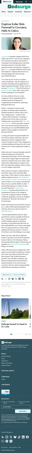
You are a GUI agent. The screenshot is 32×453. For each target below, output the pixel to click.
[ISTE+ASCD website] (19, 1)
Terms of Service (13, 447)
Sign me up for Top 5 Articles (24, 402)
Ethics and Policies (6, 363)
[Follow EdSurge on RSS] (2, 437)
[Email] (6, 279)
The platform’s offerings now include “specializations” (15, 178)
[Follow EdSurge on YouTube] (2, 441)
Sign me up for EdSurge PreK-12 (9, 402)
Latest (3, 379)
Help (19, 447)
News (4, 12)
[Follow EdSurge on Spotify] (6, 441)
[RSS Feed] (2, 279)
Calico (6, 69)
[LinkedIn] (19, 279)
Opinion (10, 12)
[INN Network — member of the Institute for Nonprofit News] (5, 392)
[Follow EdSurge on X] (11, 437)
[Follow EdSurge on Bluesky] (15, 437)
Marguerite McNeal (7, 33)
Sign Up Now (22, 411)
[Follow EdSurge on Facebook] (27, 437)
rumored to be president (17, 244)
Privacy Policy (8, 419)
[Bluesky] (13, 279)
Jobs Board (5, 384)
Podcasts (18, 12)
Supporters (4, 361)
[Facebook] (23, 279)
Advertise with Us (7, 371)
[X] (16, 279)
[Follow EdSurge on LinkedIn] (23, 437)
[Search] (30, 1)
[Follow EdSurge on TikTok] (19, 437)
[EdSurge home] (7, 1)
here (7, 284)
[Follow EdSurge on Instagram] (6, 437)
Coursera (4, 56)
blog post (12, 88)
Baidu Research (6, 211)
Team (3, 358)
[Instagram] (9, 279)
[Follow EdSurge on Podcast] (11, 441)
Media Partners (5, 365)
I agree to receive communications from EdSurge (15, 422)
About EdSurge (5, 356)
